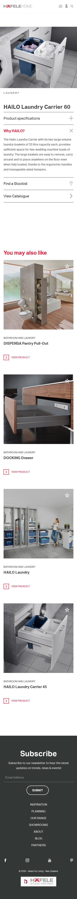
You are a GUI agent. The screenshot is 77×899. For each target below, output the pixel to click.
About (38, 831)
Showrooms (38, 825)
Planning (38, 811)
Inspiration (38, 804)
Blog (38, 838)
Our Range (38, 818)
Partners (38, 845)
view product (20, 357)
